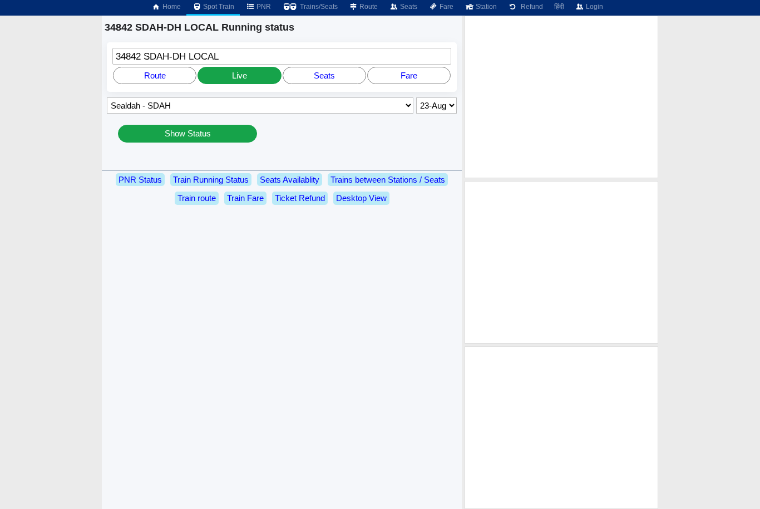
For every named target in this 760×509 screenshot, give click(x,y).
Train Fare (245, 198)
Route (368, 7)
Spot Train (217, 7)
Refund (530, 7)
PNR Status (140, 179)
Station (485, 7)
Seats (407, 7)
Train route (196, 198)
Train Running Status (211, 179)
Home (171, 7)
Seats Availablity (289, 179)
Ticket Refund (300, 198)
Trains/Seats (318, 7)
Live (239, 75)
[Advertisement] (561, 97)
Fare (445, 7)
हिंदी (559, 7)
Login (593, 7)
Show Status (188, 133)
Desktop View (361, 198)
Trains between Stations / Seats (387, 179)
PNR (263, 7)
